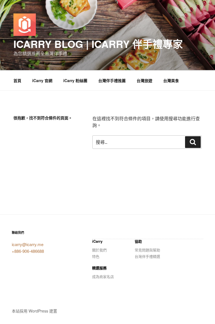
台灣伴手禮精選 (147, 256)
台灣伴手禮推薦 (112, 80)
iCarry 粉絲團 (75, 80)
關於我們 (99, 250)
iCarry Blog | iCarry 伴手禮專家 (98, 43)
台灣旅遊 (144, 80)
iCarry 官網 (42, 80)
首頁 (17, 80)
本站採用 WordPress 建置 (34, 311)
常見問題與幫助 (147, 250)
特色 (95, 256)
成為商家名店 (103, 276)
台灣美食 (171, 80)
